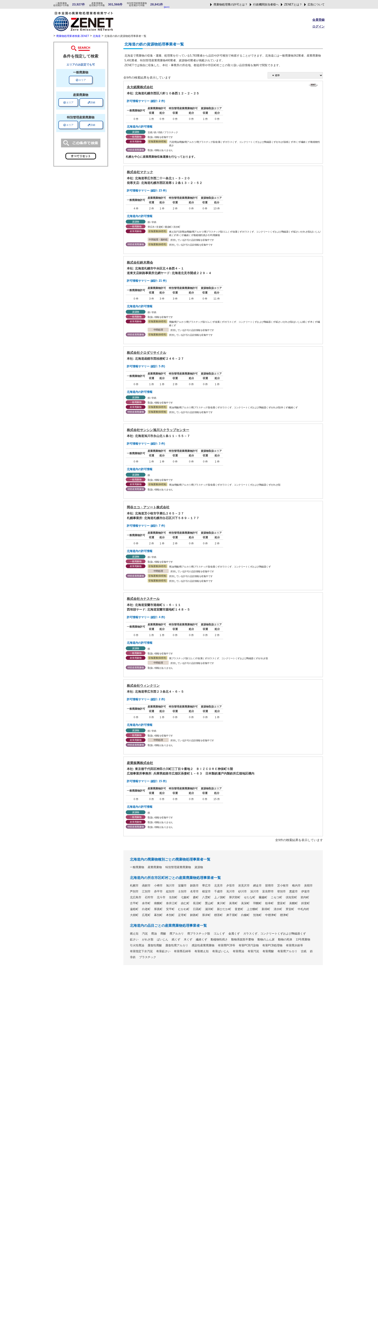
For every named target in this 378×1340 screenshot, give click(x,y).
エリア (81, 80)
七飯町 (185, 897)
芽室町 (290, 909)
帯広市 (206, 885)
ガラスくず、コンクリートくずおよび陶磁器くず (274, 933)
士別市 (182, 891)
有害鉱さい (163, 951)
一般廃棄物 (137, 867)
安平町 (170, 909)
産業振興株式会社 (140, 762)
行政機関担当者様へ (266, 4)
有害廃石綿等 (182, 951)
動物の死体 (285, 939)
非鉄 (133, 957)
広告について (316, 4)
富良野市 (268, 891)
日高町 (197, 909)
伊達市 (305, 891)
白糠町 (245, 915)
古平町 (134, 903)
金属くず (234, 933)
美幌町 (293, 903)
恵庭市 (293, 891)
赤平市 (158, 891)
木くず (188, 939)
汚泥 (145, 933)
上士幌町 (252, 909)
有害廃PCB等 (226, 945)
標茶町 (218, 915)
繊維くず (201, 939)
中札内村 (303, 909)
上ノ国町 (220, 897)
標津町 (284, 915)
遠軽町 (134, 909)
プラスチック (147, 957)
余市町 (146, 903)
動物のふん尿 (266, 939)
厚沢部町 (234, 897)
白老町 (146, 909)
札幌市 (134, 885)
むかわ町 (183, 909)
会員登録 (318, 19)
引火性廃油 (137, 945)
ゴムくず (219, 933)
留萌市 (269, 885)
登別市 (281, 891)
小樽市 (158, 885)
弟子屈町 (232, 915)
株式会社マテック (140, 172)
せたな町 (249, 897)
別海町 (257, 915)
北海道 (97, 36)
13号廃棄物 (303, 939)
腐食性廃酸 (155, 945)
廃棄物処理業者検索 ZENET (72, 36)
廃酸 (163, 933)
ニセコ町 (276, 897)
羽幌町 (257, 903)
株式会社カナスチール (143, 598)
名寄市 (194, 891)
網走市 (257, 885)
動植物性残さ (219, 939)
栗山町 (209, 903)
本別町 (170, 915)
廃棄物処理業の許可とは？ (231, 4)
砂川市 (242, 891)
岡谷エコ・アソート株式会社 (148, 507)
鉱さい (134, 939)
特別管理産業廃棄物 (178, 867)
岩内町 (305, 897)
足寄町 (182, 915)
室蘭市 (182, 885)
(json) (166, 7)
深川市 (254, 891)
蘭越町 (263, 897)
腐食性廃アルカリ (176, 945)
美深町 (245, 903)
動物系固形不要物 (242, 939)
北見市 (218, 885)
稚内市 (296, 885)
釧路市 (194, 885)
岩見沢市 (244, 885)
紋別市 (170, 891)
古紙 (303, 951)
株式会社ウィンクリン (143, 685)
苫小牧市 (283, 885)
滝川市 (230, 891)
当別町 (173, 897)
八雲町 (206, 897)
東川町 (221, 903)
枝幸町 (269, 903)
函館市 (146, 885)
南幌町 (158, 903)
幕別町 (158, 915)
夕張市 (230, 885)
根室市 (206, 891)
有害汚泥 (253, 951)
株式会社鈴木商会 (140, 262)
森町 (196, 897)
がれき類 (147, 939)
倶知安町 (291, 897)
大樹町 (134, 915)
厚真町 (158, 909)
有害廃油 (238, 951)
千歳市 (218, 891)
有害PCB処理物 (272, 945)
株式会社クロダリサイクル (146, 352)
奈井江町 (171, 903)
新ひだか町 (224, 909)
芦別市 (134, 891)
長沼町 (197, 903)
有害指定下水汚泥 (141, 951)
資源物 (198, 867)
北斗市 (161, 897)
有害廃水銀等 (294, 945)
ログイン (318, 26)
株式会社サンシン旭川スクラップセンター (158, 429)
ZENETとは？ (293, 4)
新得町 (266, 909)
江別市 (146, 891)
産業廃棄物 (155, 867)
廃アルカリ (177, 933)
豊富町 (281, 903)
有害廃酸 (268, 951)
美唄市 (308, 885)
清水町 (278, 909)
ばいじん (162, 939)
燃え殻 (134, 933)
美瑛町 (233, 903)
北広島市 (135, 897)
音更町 (239, 909)
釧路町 (194, 915)
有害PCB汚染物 (249, 945)
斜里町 (305, 903)
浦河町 (209, 909)
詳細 (91, 102)
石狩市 (149, 897)
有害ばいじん (220, 951)
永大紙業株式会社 (140, 87)
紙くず (176, 939)
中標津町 (270, 915)
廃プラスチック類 (198, 933)
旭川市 (170, 885)
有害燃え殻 (201, 951)
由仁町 (185, 903)
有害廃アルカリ (287, 951)
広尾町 (146, 915)
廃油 (154, 933)
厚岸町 (206, 915)
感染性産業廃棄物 (203, 945)
